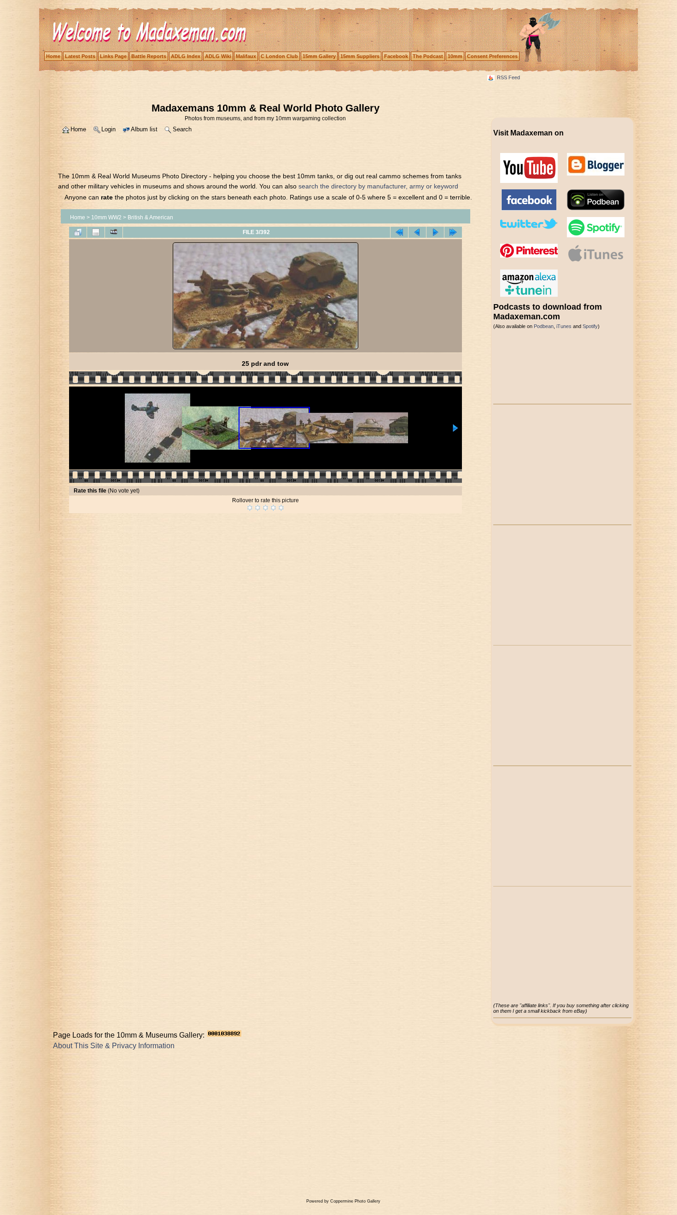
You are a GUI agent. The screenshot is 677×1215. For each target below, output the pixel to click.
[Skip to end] (453, 232)
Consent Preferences (492, 56)
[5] (281, 507)
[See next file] (435, 232)
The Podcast (428, 56)
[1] (249, 507)
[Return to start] (399, 232)
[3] (265, 507)
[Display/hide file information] (96, 232)
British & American (150, 217)
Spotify (590, 326)
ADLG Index (185, 56)
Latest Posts (80, 56)
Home (53, 56)
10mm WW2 (106, 217)
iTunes (564, 326)
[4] (273, 507)
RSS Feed (508, 77)
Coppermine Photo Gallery (355, 1201)
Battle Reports (148, 56)
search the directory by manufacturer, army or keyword (378, 186)
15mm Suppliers (359, 56)
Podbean (544, 326)
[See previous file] (417, 232)
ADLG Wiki (218, 56)
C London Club (279, 56)
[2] (257, 507)
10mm (455, 56)
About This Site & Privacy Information (114, 1046)
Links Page (113, 56)
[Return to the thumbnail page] (78, 232)
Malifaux (246, 56)
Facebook (396, 56)
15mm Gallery (319, 56)
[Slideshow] (114, 232)
